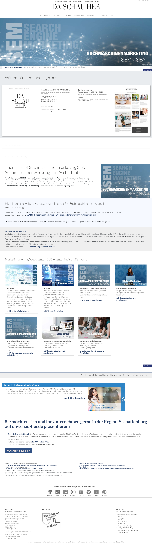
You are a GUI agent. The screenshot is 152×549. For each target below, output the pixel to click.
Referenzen (121, 523)
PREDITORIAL (79, 15)
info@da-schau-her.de (44, 444)
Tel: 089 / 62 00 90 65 (40, 442)
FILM (112, 15)
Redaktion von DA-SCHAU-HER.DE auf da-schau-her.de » (53, 111)
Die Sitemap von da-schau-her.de (127, 531)
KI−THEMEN (102, 15)
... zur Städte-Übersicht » (73, 398)
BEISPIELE (91, 15)
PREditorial (120, 516)
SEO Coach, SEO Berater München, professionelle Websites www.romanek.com (16, 536)
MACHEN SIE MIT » (18, 450)
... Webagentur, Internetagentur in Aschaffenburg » (54, 352)
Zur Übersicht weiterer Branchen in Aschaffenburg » (113, 375)
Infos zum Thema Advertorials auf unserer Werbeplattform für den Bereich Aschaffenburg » (106, 468)
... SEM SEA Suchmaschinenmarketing (19, 353)
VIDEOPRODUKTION (124, 525)
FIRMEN (57, 15)
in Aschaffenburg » (96, 300)
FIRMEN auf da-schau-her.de (126, 520)
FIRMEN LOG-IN (142, 0)
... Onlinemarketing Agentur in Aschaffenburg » (126, 299)
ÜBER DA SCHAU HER (124, 527)
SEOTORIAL (67, 15)
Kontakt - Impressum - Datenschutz (128, 529)
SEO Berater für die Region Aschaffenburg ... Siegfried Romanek (24, 468)
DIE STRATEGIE (45, 15)
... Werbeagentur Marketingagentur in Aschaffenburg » (92, 352)
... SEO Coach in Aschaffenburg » (54, 311)
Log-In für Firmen (123, 532)
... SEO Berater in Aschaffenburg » (18, 311)
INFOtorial (7, 67)
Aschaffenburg (19, 67)
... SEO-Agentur (85, 300)
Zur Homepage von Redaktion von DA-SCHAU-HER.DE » (91, 91)
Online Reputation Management (127, 514)
